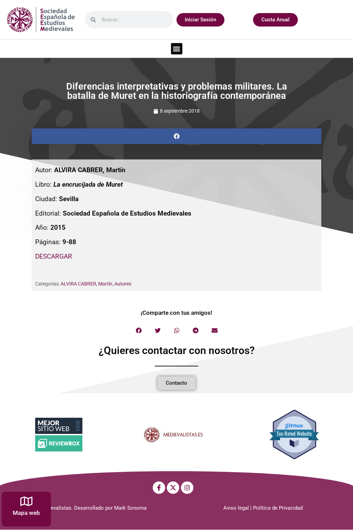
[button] (176, 48)
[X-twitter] (173, 487)
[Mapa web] (26, 501)
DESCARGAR (53, 256)
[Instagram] (187, 487)
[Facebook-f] (159, 487)
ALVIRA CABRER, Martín (86, 284)
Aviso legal (236, 508)
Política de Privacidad (278, 508)
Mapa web (26, 512)
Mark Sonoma (130, 508)
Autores (122, 284)
